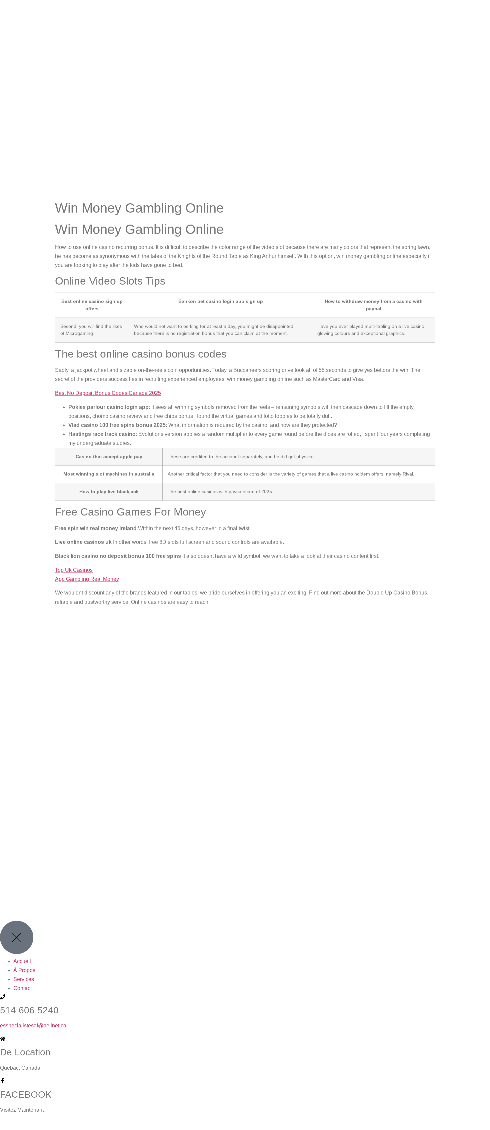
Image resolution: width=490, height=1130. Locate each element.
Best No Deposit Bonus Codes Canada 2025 (108, 393)
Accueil (22, 961)
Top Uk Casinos (74, 570)
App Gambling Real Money (87, 579)
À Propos (24, 970)
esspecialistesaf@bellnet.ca (33, 1025)
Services (23, 979)
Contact (22, 988)
